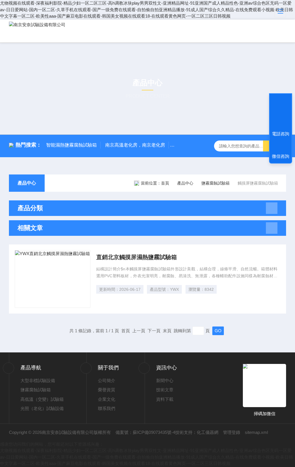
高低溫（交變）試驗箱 (42, 399)
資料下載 (164, 399)
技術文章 (164, 389)
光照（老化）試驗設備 (42, 408)
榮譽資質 (106, 389)
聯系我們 (106, 408)
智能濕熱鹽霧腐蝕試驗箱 (71, 145)
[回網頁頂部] (281, 112)
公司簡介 (106, 380)
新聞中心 (164, 380)
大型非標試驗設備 (37, 380)
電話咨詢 (280, 133)
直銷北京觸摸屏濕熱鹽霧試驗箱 (136, 257)
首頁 (165, 183)
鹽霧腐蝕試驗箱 (215, 183)
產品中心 (27, 183)
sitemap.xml (256, 432)
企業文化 (106, 399)
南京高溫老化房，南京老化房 (135, 145)
